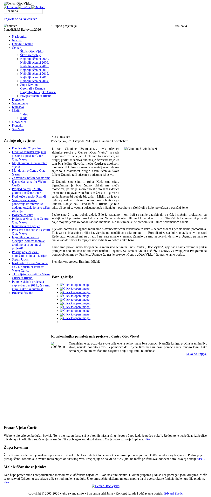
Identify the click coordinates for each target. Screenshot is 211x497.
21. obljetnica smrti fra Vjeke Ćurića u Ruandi (31, 276)
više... (148, 439)
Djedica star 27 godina (26, 148)
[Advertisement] (20, 359)
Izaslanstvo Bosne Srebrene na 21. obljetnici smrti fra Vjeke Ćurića (30, 266)
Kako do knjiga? (196, 354)
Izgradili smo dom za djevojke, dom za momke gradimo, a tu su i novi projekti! (28, 242)
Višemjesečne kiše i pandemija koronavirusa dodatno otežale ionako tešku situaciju (31, 205)
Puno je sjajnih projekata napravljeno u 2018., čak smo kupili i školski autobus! (31, 285)
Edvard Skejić (173, 493)
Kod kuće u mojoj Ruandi (29, 196)
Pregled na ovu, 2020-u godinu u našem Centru (27, 190)
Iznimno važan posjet (26, 226)
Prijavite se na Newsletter (20, 19)
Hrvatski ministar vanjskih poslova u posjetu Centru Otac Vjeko (29, 155)
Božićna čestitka (22, 215)
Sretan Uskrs (20, 259)
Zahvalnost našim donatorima (31, 178)
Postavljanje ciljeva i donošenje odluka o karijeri (29, 253)
